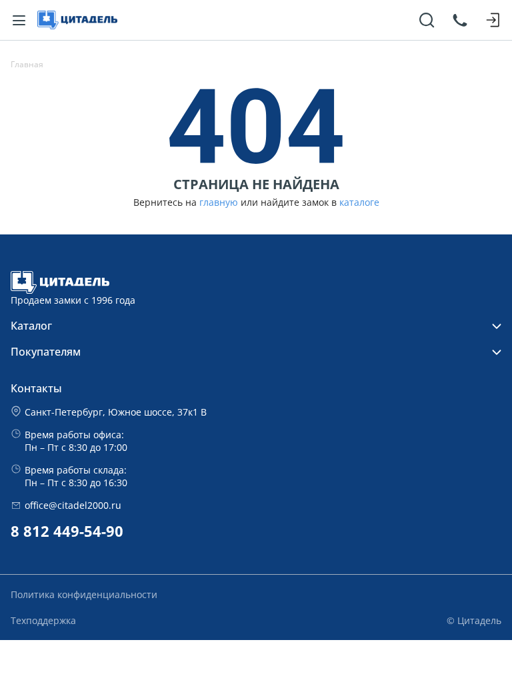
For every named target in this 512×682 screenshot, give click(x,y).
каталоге (359, 202)
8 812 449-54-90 (67, 531)
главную (218, 202)
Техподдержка (43, 620)
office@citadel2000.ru (73, 505)
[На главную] (77, 20)
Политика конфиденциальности (84, 594)
